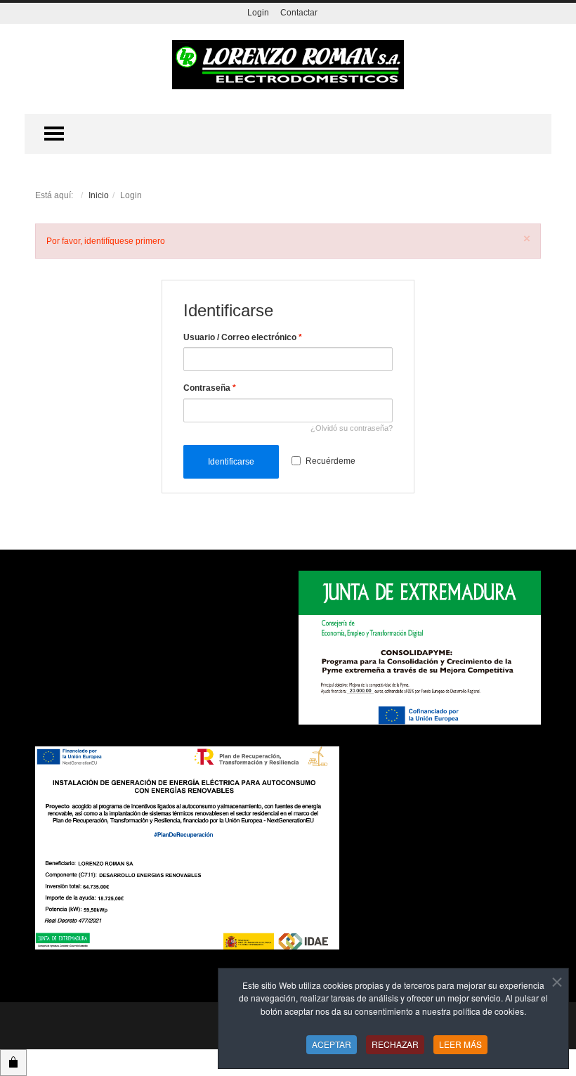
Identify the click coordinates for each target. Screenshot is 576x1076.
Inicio (99, 195)
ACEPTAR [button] (331, 1044)
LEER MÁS (460, 1044)
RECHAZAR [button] (395, 1044)
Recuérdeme (330, 461)
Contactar (299, 13)
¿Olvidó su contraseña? (351, 428)
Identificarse (231, 462)
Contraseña (209, 388)
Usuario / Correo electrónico (242, 337)
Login (258, 13)
